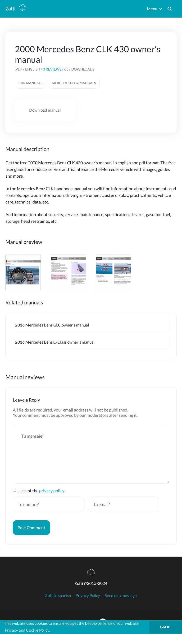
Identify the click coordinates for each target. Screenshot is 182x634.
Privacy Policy (88, 595)
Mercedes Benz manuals (74, 83)
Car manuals (30, 83)
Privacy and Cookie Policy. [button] (27, 630)
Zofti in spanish (58, 595)
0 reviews (52, 69)
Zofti (10, 8)
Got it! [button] (165, 627)
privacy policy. (52, 490)
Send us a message (121, 595)
